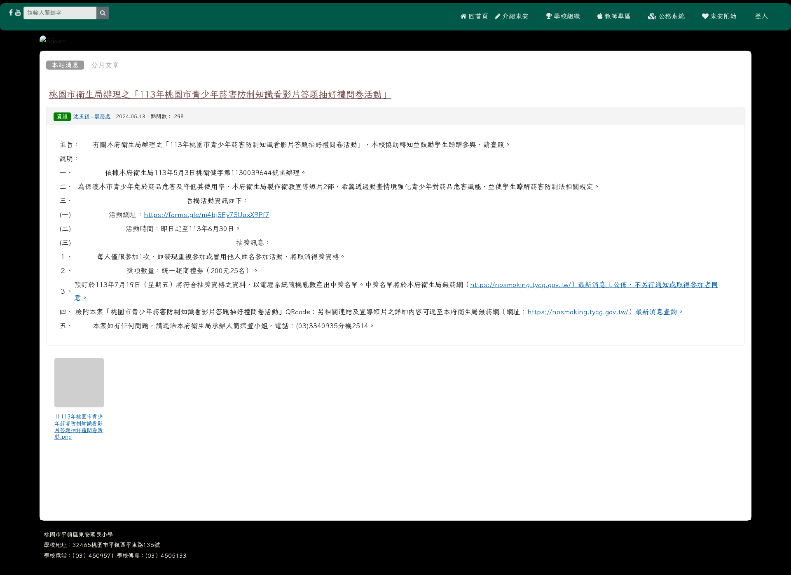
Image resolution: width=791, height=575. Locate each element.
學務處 (102, 116)
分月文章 (105, 65)
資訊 (62, 116)
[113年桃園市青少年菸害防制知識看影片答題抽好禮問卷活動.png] (79, 382)
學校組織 (566, 16)
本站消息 (65, 65)
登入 (761, 16)
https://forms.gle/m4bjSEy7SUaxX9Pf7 (206, 214)
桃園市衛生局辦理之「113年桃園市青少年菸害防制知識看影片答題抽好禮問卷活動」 (220, 94)
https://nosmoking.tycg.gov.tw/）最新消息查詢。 (605, 312)
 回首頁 (474, 16)
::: (745, 16)
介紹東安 (515, 16)
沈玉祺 (81, 116)
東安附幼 (723, 16)
